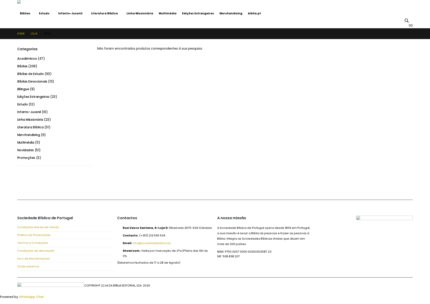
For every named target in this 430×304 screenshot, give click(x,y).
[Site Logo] (29, 4)
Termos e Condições (32, 243)
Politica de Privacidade (33, 235)
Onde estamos (28, 266)
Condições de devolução (36, 251)
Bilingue (23, 89)
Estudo (44, 13)
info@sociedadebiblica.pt (152, 243)
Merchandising (230, 13)
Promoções (26, 157)
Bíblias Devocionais (32, 81)
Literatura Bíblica (104, 13)
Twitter (32, 187)
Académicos (27, 58)
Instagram (54, 187)
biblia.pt (254, 13)
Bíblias (25, 13)
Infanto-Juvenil (70, 13)
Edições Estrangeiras (198, 13)
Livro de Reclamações (33, 258)
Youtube (43, 187)
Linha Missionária (140, 13)
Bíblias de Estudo (30, 74)
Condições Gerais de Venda (38, 227)
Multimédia (167, 13)
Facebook (22, 187)
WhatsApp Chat (31, 297)
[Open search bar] (406, 20)
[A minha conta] (411, 20)
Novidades (25, 150)
